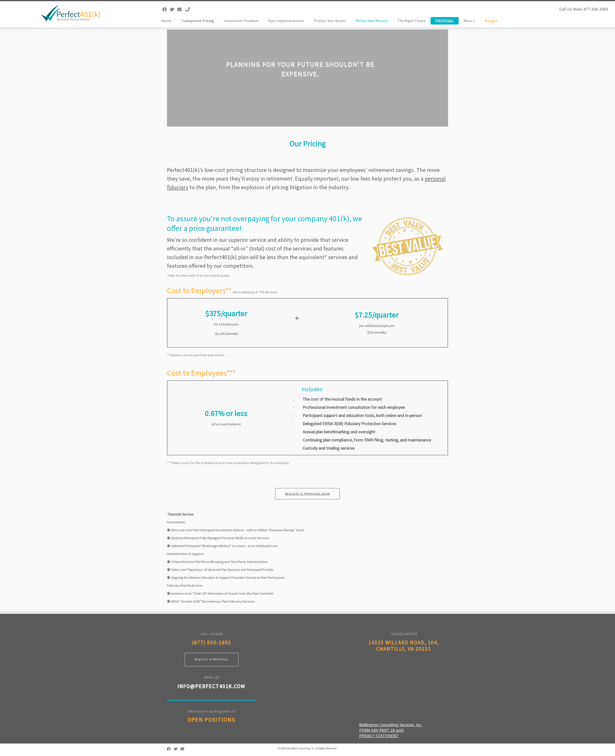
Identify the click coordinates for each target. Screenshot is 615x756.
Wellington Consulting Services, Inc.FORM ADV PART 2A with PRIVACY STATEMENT (390, 730)
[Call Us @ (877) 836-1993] (189, 9)
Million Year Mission (372, 20)
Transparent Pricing (197, 20)
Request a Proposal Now (307, 493)
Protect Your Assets (330, 20)
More (468, 20)
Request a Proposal (211, 659)
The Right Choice (411, 20)
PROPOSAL (444, 20)
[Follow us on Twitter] (173, 9)
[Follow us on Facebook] (166, 9)
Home (166, 20)
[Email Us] (181, 9)
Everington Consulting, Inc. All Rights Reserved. (311, 748)
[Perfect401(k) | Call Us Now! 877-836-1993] (71, 13)
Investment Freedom (241, 20)
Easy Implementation (286, 20)
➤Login (491, 20)
